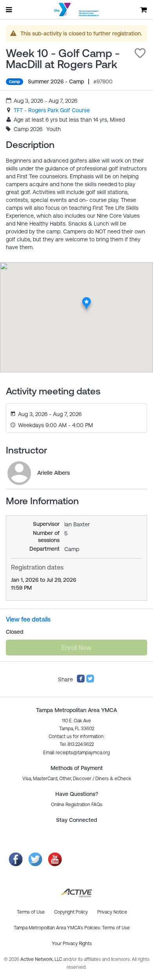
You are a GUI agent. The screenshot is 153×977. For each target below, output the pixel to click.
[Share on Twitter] (90, 681)
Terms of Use (116, 928)
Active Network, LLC (41, 959)
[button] (140, 53)
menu (9, 9)
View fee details (28, 619)
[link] (52, 110)
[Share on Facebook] (81, 681)
